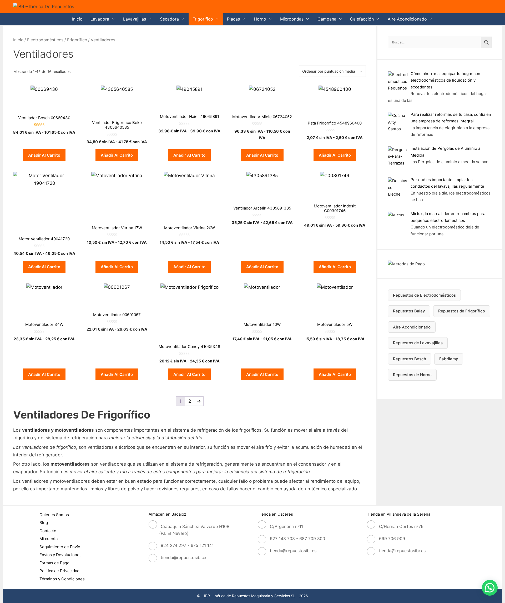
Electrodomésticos (45, 39)
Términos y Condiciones (62, 578)
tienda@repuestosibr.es (184, 557)
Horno (260, 19)
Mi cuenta (48, 538)
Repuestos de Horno (412, 374)
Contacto (47, 530)
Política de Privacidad (59, 570)
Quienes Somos (54, 514)
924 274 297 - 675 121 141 (187, 545)
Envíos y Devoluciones (60, 554)
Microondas (292, 19)
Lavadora (99, 19)
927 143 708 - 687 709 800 (297, 538)
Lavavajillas (134, 19)
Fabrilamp (448, 358)
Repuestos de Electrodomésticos (424, 295)
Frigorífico (203, 19)
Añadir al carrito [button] (44, 155)
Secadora (169, 19)
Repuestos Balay (409, 310)
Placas (233, 19)
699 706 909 (392, 538)
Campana (326, 19)
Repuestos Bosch (409, 358)
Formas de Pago (54, 562)
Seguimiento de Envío (59, 546)
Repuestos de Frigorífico (461, 310)
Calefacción (362, 19)
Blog (43, 522)
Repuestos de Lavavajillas (418, 342)
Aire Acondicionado (407, 19)
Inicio (77, 19)
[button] (490, 588)
